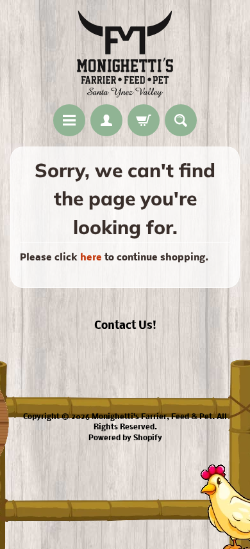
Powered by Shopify (125, 438)
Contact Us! (125, 326)
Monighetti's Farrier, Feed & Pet (152, 417)
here (91, 258)
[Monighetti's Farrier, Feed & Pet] (125, 54)
